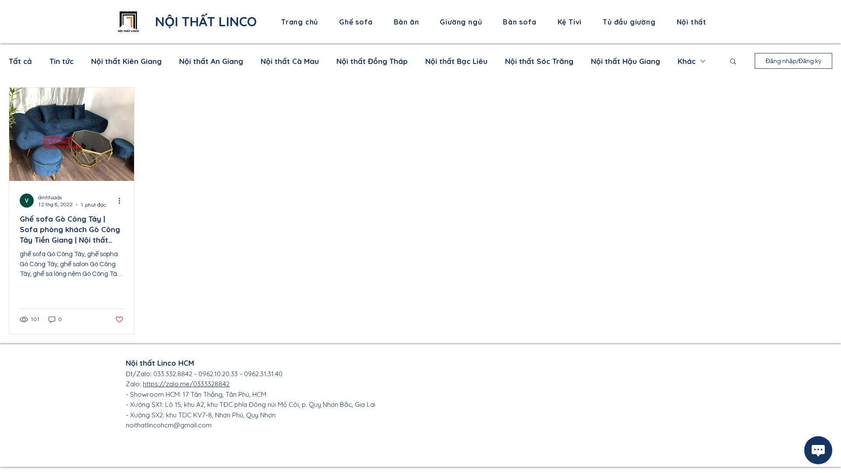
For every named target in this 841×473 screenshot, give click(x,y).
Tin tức (61, 61)
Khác (687, 61)
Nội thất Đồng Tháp (372, 61)
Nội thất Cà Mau (290, 61)
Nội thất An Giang (211, 61)
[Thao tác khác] (122, 200)
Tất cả (20, 61)
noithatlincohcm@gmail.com (169, 425)
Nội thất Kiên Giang (126, 61)
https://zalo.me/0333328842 (186, 384)
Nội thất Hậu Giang (625, 61)
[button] (733, 62)
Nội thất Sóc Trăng (539, 61)
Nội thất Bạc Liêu (456, 61)
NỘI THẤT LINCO (206, 21)
